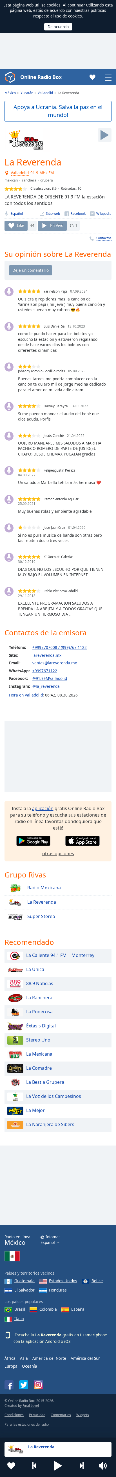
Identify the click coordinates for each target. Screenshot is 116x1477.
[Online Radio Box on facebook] (9, 1384)
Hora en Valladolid (26, 695)
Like (20, 225)
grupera (46, 180)
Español (16, 213)
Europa (11, 1366)
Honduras (58, 1290)
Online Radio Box (40, 77)
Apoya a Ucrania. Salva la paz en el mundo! (58, 111)
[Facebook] (75, 213)
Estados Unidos (63, 1280)
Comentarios (61, 1414)
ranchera (29, 180)
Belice (97, 1280)
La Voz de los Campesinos (53, 1096)
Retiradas (68, 188)
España (77, 1309)
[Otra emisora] (81, 1465)
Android (52, 1341)
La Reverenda (41, 902)
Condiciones (14, 1414)
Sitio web (53, 213)
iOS (67, 1341)
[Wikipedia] (100, 213)
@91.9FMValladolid (49, 678)
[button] (58, 1465)
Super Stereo (40, 917)
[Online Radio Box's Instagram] (38, 1384)
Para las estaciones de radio (27, 1424)
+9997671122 (44, 670)
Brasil (19, 1309)
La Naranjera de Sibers (50, 1125)
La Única (35, 970)
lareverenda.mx (46, 655)
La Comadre (39, 1068)
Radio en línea (17, 1240)
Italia (19, 1318)
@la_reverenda (46, 686)
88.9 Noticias (39, 984)
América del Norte (49, 1358)
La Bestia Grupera (45, 1082)
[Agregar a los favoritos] (11, 1465)
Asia (24, 1358)
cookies (54, 5)
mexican (11, 180)
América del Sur (85, 1358)
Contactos (103, 238)
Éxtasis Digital (41, 1026)
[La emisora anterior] (34, 1465)
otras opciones (58, 853)
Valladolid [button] (20, 173)
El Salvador (24, 1290)
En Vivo (56, 225)
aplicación (42, 808)
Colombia (48, 1309)
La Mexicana (39, 1054)
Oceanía (29, 1366)
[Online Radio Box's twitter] (23, 1384)
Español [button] (48, 1242)
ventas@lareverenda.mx (54, 662)
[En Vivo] (104, 135)
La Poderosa (39, 1012)
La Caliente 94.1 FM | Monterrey (60, 955)
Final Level (31, 1405)
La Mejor (35, 1110)
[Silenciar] (104, 1465)
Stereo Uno (38, 1040)
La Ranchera (39, 998)
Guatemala (24, 1280)
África (10, 1358)
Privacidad (37, 1414)
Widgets (82, 1414)
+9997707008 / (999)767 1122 (59, 647)
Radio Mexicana (43, 888)
